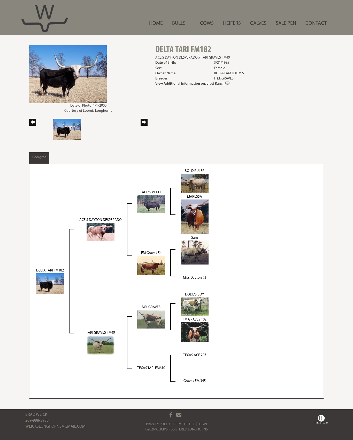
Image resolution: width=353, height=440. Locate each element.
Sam (194, 238)
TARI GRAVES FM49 (215, 58)
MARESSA (194, 197)
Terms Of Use (184, 424)
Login (202, 424)
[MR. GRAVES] (151, 319)
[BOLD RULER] (195, 183)
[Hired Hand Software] (321, 420)
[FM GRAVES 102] (195, 332)
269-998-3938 (37, 421)
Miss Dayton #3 (194, 278)
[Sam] (195, 252)
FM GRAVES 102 (194, 320)
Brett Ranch (215, 84)
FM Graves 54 (151, 253)
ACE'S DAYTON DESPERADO (176, 58)
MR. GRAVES (151, 307)
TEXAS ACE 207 (194, 355)
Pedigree (39, 157)
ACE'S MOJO (151, 192)
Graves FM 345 (194, 381)
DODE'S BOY (194, 295)
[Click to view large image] (68, 74)
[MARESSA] (195, 217)
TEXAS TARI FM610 (151, 368)
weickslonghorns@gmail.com (55, 427)
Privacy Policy (158, 424)
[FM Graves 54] (151, 265)
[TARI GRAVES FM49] (100, 345)
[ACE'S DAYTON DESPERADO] (100, 232)
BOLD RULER (194, 171)
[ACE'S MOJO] (151, 204)
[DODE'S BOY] (195, 306)
